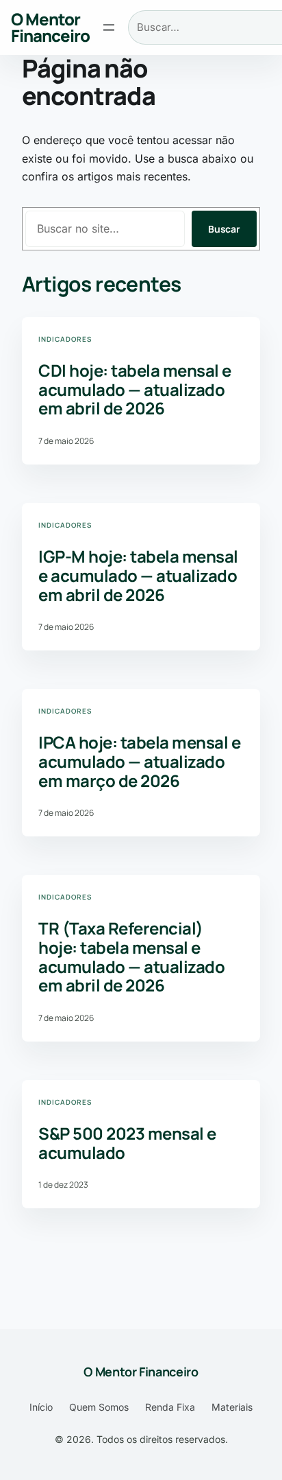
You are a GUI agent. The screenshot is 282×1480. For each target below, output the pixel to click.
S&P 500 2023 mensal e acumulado (127, 1143)
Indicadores (65, 339)
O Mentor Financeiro (50, 27)
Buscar (224, 228)
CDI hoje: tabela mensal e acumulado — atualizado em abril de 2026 (134, 389)
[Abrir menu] (109, 27)
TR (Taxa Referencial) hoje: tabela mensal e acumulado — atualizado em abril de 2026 (131, 956)
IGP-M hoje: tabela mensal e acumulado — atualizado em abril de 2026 (138, 575)
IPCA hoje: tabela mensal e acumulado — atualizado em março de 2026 (139, 761)
